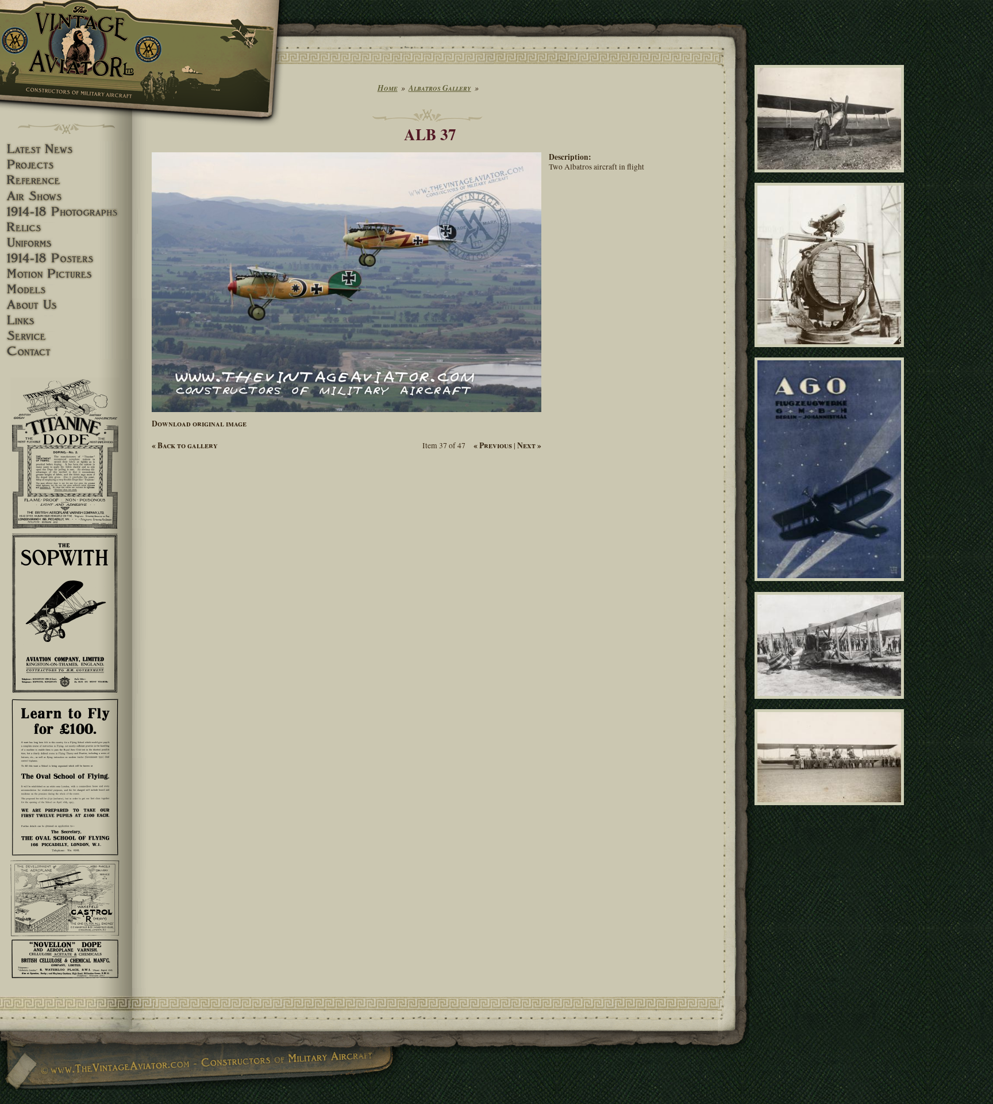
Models (66, 289)
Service (66, 336)
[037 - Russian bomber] (831, 810)
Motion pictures (66, 274)
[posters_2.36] (831, 586)
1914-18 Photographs (66, 212)
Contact (66, 351)
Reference (66, 180)
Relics (66, 227)
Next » (529, 445)
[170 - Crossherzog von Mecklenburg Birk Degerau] (831, 177)
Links (66, 320)
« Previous (493, 445)
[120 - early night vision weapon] (831, 352)
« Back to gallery (185, 445)
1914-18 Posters (66, 258)
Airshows (66, 196)
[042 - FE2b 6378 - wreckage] (831, 703)
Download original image (199, 423)
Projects (66, 164)
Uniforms (66, 243)
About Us (66, 305)
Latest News (66, 149)
